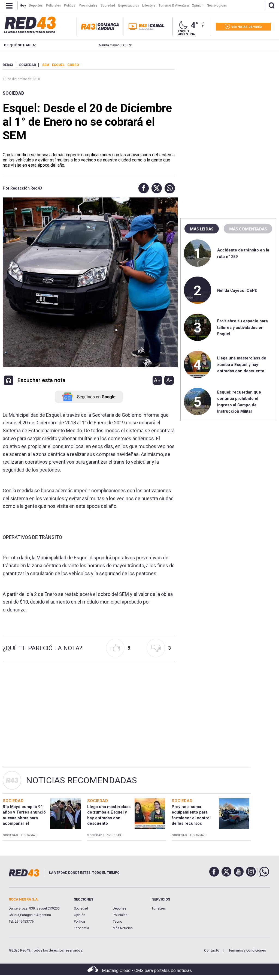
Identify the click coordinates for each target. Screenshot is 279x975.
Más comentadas (248, 229)
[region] (228, 97)
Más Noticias (123, 928)
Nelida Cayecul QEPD (96, 45)
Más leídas (201, 229)
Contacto (211, 950)
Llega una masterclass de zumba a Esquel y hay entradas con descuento (241, 364)
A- (169, 380)
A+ (157, 380)
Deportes (119, 908)
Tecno (117, 921)
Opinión (79, 915)
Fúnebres (159, 908)
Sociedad (13, 93)
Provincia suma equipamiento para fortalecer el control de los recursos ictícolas (191, 817)
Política (79, 921)
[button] (142, 188)
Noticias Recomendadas (81, 780)
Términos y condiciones (247, 950)
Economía (81, 928)
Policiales (120, 915)
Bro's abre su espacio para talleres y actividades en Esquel (242, 327)
